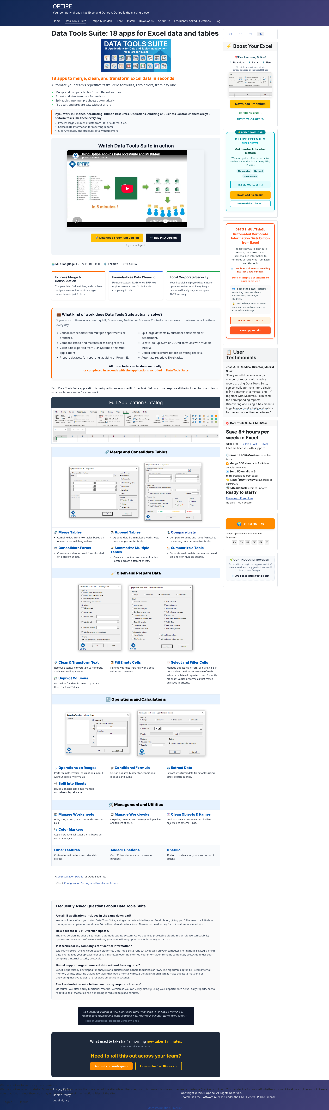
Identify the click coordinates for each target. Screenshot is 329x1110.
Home (56, 21)
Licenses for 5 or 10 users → (158, 1066)
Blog (218, 21)
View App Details (250, 333)
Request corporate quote (111, 1066)
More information (159, 1108)
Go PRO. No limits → (250, 112)
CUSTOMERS (250, 527)
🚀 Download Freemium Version (117, 238)
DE (240, 34)
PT (230, 34)
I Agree (7, 1102)
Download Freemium (250, 104)
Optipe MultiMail (101, 21)
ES (250, 34)
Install (131, 21)
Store (119, 21)
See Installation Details (69, 876)
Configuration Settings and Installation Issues (91, 883)
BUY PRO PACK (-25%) (253, 447)
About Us (164, 21)
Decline (23, 1102)
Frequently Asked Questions (192, 21)
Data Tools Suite (75, 21)
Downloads (146, 21)
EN (260, 34)
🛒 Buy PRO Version (163, 238)
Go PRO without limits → (250, 203)
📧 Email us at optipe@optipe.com (250, 578)
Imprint (177, 1108)
